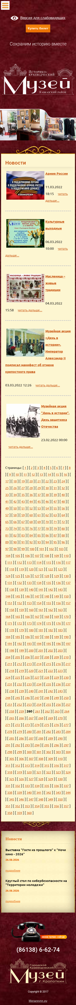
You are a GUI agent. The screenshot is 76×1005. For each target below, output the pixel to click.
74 (15, 528)
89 (7, 542)
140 (31, 589)
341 (38, 792)
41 (7, 501)
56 (63, 508)
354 (36, 806)
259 (21, 711)
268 (40, 718)
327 (31, 779)
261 (37, 711)
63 (55, 515)
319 (19, 772)
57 (7, 515)
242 (50, 691)
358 (9, 813)
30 (47, 488)
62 (47, 515)
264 (66, 711)
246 (27, 698)
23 (55, 481)
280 (29, 731)
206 (27, 657)
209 (56, 657)
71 (55, 522)
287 (31, 738)
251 (9, 704)
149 (56, 596)
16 (65, 474)
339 (19, 792)
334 (36, 786)
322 (48, 772)
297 (66, 745)
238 (11, 691)
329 (50, 779)
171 (9, 623)
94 (47, 542)
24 (63, 481)
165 (17, 616)
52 (31, 508)
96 (63, 542)
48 (63, 501)
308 (40, 759)
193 (29, 643)
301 (38, 752)
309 (50, 759)
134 (38, 583)
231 (9, 684)
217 (68, 664)
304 (68, 752)
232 (19, 684)
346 (21, 799)
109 (56, 555)
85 (39, 535)
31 (55, 488)
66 (15, 522)
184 (7, 637)
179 (21, 630)
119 (21, 569)
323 (58, 772)
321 (38, 772)
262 (47, 711)
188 (46, 637)
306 (21, 759)
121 (40, 569)
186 (27, 637)
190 (66, 637)
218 (11, 671)
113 (29, 562)
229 (56, 677)
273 (27, 725)
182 (50, 630)
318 (9, 772)
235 (48, 684)
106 (27, 555)
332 (17, 786)
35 (23, 495)
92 (31, 542)
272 (17, 725)
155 (48, 603)
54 (47, 508)
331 (7, 786)
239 (21, 691)
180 (31, 630)
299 (19, 752)
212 (19, 664)
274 (36, 725)
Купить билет (38, 28)
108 (46, 555)
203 (60, 650)
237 (68, 684)
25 (7, 488)
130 (66, 576)
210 (66, 657)
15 (57, 474)
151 (9, 603)
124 (7, 576)
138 (11, 589)
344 (68, 792)
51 (23, 508)
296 (56, 745)
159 (21, 610)
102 (51, 549)
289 (50, 738)
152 (19, 603)
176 (58, 623)
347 (31, 799)
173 (29, 623)
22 (47, 481)
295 (46, 745)
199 (21, 650)
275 (46, 725)
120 (31, 569)
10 (17, 474)
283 (58, 731)
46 (47, 501)
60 (31, 515)
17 (7, 481)
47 (55, 501)
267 (31, 718)
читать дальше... (30, 310)
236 (58, 684)
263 (57, 711)
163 (60, 610)
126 (27, 576)
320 (29, 772)
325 (11, 779)
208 (46, 657)
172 (19, 623)
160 (31, 610)
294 (36, 745)
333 (27, 786)
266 (21, 718)
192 (19, 643)
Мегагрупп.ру (38, 1000)
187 (36, 637)
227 (36, 677)
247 (36, 698)
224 (7, 677)
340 (29, 792)
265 (11, 718)
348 (40, 799)
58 (15, 515)
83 (23, 535)
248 (46, 698)
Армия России (56, 173)
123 (60, 569)
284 (68, 731)
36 (31, 495)
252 (19, 704)
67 (23, 522)
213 (29, 664)
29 (39, 488)
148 (46, 596)
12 (33, 474)
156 (58, 603)
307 (31, 759)
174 (38, 623)
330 (60, 779)
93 (39, 542)
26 (15, 488)
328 (40, 779)
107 (36, 555)
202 (50, 650)
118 (11, 569)
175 (48, 623)
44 (31, 501)
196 (58, 643)
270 (60, 718)
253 (29, 704)
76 (31, 528)
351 (7, 806)
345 (11, 799)
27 (23, 488)
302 (48, 752)
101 (41, 549)
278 (9, 731)
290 (60, 738)
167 (36, 616)
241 (40, 691)
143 (60, 589)
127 (36, 576)
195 (48, 643)
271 (7, 725)
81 (7, 535)
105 (17, 555)
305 (11, 759)
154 (38, 603)
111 (9, 562)
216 (58, 664)
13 (41, 474)
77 (39, 528)
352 (17, 806)
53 (39, 508)
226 (27, 677)
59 (23, 515)
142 (50, 589)
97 (7, 549)
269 (50, 718)
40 (63, 495)
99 (23, 549)
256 (58, 704)
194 (38, 643)
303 (58, 752)
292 (17, 745)
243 (60, 691)
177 (68, 623)
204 (7, 657)
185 (17, 637)
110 (66, 555)
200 (31, 650)
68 (31, 522)
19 (23, 481)
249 (56, 698)
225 (17, 677)
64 (63, 515)
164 (7, 616)
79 (55, 528)
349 (50, 799)
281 (38, 731)
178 (11, 630)
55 (55, 508)
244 (7, 698)
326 (21, 779)
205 (17, 657)
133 (29, 583)
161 (40, 610)
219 (21, 671)
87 (55, 535)
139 (21, 589)
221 (40, 671)
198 (11, 650)
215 (48, 664)
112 (19, 562)
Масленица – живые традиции (55, 283)
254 (38, 704)
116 (58, 562)
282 (48, 731)
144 (7, 596)
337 (66, 786)
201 (40, 650)
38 (47, 495)
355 (46, 806)
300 (29, 752)
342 (48, 792)
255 (48, 704)
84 (31, 535)
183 (60, 630)
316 (56, 765)
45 (39, 501)
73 (7, 528)
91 (23, 542)
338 (9, 792)
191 (9, 643)
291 (7, 745)
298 (9, 752)
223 (60, 671)
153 (29, 603)
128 (46, 576)
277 (66, 725)
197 (68, 643)
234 (38, 684)
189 (56, 637)
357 (66, 806)
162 (50, 610)
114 (38, 562)
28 (31, 488)
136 (58, 583)
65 (7, 522)
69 (39, 522)
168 (46, 616)
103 (61, 549)
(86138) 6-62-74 (38, 949)
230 (66, 677)
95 (55, 542)
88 (63, 535)
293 (27, 745)
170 (66, 616)
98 (15, 549)
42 (15, 501)
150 (66, 596)
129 (56, 576)
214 (38, 664)
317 (66, 765)
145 (17, 596)
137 (68, 583)
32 (63, 488)
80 (63, 528)
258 (11, 711)
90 (15, 542)
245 (17, 698)
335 (46, 786)
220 (31, 671)
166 (27, 616)
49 (7, 508)
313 (27, 765)
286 (21, 738)
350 (60, 799)
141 (40, 589)
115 (48, 562)
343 (58, 792)
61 (39, 515)
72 (63, 522)
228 (46, 677)
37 (39, 495)
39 (55, 495)
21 (39, 481)
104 (7, 555)
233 (29, 684)
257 (68, 704)
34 (15, 495)
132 (19, 583)
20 (31, 481)
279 (19, 731)
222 (50, 671)
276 (56, 725)
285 (11, 738)
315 (46, 765)
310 (60, 759)
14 (49, 474)
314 (36, 765)
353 (27, 806)
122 (50, 569)
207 (36, 657)
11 (25, 474)
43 (23, 501)
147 (36, 596)
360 (29, 813)
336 (56, 786)
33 (7, 495)
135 (48, 583)
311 (7, 765)
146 (27, 596)
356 (56, 806)
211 (9, 664)
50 (15, 508)
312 (17, 765)
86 (47, 535)
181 (40, 630)
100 (31, 549)
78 (47, 528)
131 (9, 583)
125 (17, 576)
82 (15, 535)
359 (19, 813)
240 (31, 691)
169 (56, 616)
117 (68, 562)
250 (66, 698)
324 (68, 772)
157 (68, 603)
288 (40, 738)
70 (47, 522)
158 (11, 610)
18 (15, 481)
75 (23, 528)
